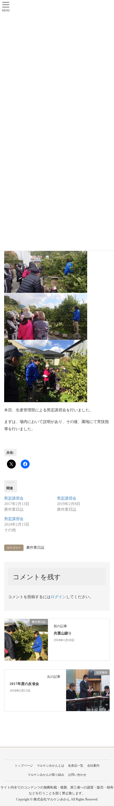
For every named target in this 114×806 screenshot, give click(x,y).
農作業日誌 (35, 548)
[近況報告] (88, 690)
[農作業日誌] (26, 639)
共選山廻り (63, 633)
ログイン (58, 597)
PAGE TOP (106, 777)
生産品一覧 (75, 765)
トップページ (24, 765)
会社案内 (93, 765)
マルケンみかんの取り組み (46, 774)
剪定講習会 (14, 498)
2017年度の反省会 (24, 684)
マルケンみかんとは (50, 765)
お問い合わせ (77, 774)
